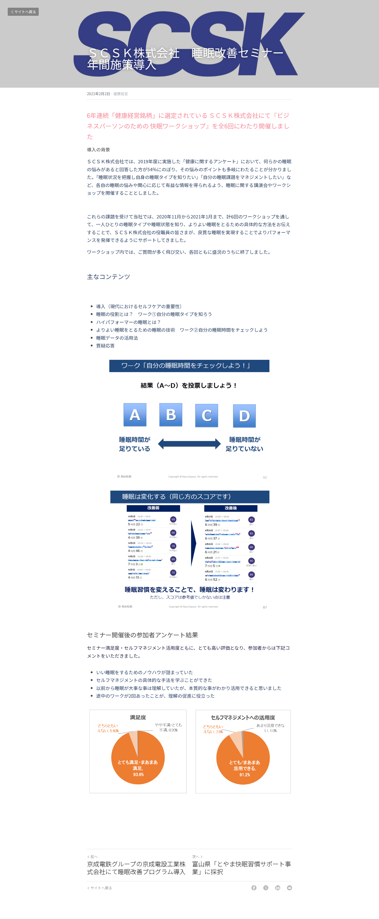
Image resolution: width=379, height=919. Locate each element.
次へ (195, 856)
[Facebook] (254, 887)
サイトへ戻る (25, 11)
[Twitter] (265, 887)
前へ (94, 856)
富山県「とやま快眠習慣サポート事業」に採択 (241, 867)
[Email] (289, 887)
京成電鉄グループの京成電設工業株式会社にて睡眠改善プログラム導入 (136, 867)
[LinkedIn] (277, 887)
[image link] (189, 419)
